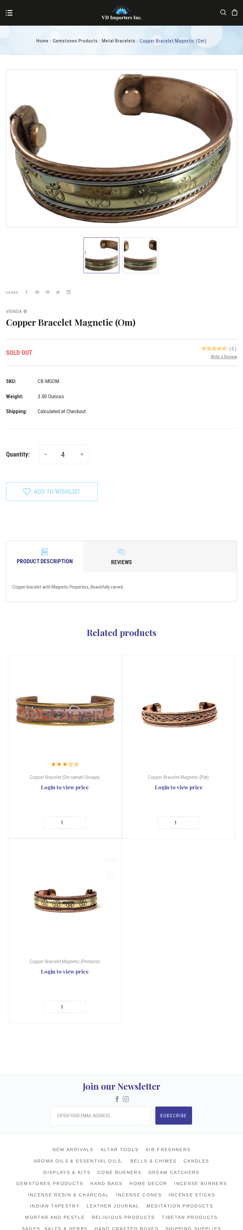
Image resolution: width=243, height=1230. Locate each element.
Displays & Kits (66, 1172)
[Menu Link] (9, 13)
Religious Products (123, 1217)
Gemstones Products (50, 1183)
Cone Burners (119, 1172)
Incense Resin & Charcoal (68, 1194)
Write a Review (224, 356)
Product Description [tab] (45, 561)
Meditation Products (179, 1205)
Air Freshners (168, 1149)
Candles (196, 1161)
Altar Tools (120, 1149)
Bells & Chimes (153, 1161)
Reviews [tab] (121, 562)
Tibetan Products (190, 1217)
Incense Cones (139, 1194)
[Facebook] (117, 1099)
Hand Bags (106, 1183)
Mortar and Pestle (55, 1217)
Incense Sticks (192, 1194)
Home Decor (148, 1183)
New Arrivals (73, 1149)
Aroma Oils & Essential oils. (78, 1161)
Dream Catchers (174, 1172)
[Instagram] (126, 1099)
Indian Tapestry (55, 1205)
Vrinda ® (17, 311)
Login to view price (65, 787)
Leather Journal (113, 1205)
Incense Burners (200, 1183)
